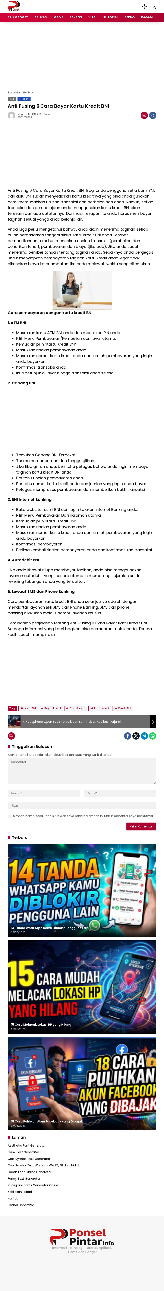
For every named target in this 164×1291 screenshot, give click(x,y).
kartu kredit (102, 708)
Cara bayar (78, 708)
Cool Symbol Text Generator (29, 1159)
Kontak (13, 1198)
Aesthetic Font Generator (27, 1145)
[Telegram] (144, 736)
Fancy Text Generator (24, 1178)
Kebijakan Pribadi (20, 1192)
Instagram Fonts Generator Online (33, 1185)
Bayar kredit (52, 708)
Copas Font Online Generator (29, 1172)
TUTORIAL (24, 99)
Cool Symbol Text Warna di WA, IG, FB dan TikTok (44, 1165)
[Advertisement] (82, 56)
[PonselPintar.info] (14, 6)
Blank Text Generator (23, 1152)
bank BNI (30, 708)
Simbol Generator (21, 1205)
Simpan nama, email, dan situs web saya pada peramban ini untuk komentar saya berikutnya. (83, 816)
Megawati (24, 114)
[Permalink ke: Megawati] (13, 115)
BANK (12, 99)
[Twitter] (136, 736)
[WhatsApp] (152, 736)
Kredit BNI (124, 708)
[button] (144, 6)
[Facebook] (127, 736)
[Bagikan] (152, 115)
